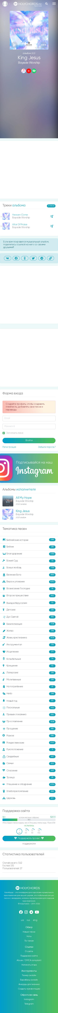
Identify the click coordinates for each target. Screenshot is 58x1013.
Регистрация (9, 447)
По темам (29, 941)
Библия (30, 547)
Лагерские (30, 672)
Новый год (30, 701)
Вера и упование (30, 581)
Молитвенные (30, 679)
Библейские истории (30, 540)
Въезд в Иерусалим (29, 603)
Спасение (30, 770)
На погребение (29, 686)
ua (22, 920)
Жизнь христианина (30, 637)
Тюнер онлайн (29, 975)
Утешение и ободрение (30, 784)
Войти (29, 440)
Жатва (30, 631)
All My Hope (24, 497)
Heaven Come (20, 215)
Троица (29, 777)
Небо (30, 693)
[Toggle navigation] (54, 3)
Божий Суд (29, 561)
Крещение (29, 665)
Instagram (29, 999)
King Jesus (23, 511)
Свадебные (30, 756)
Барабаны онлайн (29, 980)
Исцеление (30, 652)
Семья (30, 763)
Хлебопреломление (30, 791)
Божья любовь (30, 567)
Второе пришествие (30, 595)
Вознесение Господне (29, 588)
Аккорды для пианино (29, 984)
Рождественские (30, 742)
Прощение (30, 728)
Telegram (29, 1004)
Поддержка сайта (29, 956)
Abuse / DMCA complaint (29, 960)
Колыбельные (29, 659)
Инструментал (30, 644)
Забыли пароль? (47, 447)
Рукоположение (29, 749)
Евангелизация (30, 624)
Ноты (29, 936)
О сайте (29, 951)
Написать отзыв (29, 965)
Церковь (30, 798)
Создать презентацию (29, 989)
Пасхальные (30, 707)
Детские (30, 610)
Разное (30, 735)
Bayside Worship (29, 62)
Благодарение (30, 554)
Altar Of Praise (19, 224)
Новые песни (29, 932)
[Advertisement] (29, 106)
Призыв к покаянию (30, 714)
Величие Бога (30, 575)
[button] (44, 45)
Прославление (30, 721)
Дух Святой (30, 617)
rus (28, 920)
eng (35, 920)
